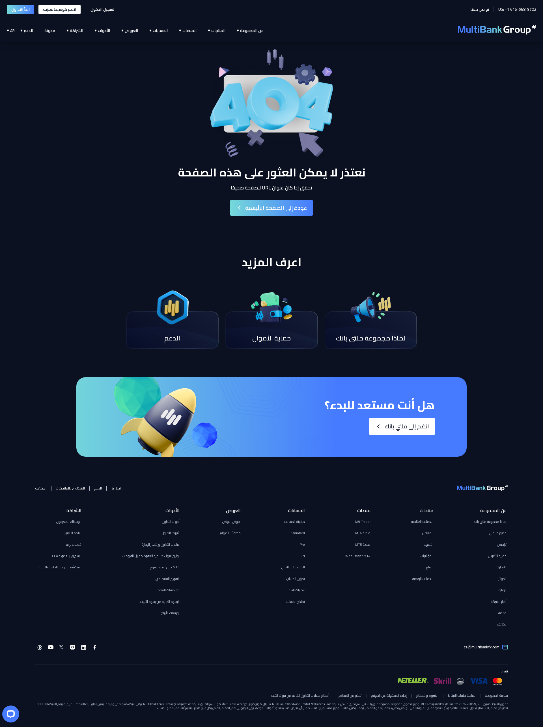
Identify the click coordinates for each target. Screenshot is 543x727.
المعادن (427, 533)
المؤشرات (427, 556)
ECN (302, 556)
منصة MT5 (362, 544)
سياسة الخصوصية (496, 696)
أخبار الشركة (499, 601)
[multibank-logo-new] (497, 30)
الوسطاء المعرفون (68, 521)
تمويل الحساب (295, 578)
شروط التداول (171, 533)
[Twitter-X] (61, 647)
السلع (429, 567)
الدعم (98, 488)
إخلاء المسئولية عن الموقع (389, 696)
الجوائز (503, 578)
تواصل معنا (480, 9)
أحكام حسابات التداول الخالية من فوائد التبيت (300, 696)
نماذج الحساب (295, 601)
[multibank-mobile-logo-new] (482, 488)
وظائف (502, 624)
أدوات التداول (171, 521)
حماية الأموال (497, 556)
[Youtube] (50, 647)
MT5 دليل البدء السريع (165, 567)
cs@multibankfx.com (481, 647)
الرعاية (503, 590)
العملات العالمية (422, 521)
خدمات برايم (73, 544)
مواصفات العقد (169, 590)
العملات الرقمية (422, 578)
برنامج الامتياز (72, 533)
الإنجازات (501, 567)
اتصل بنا (116, 488)
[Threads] (39, 647)
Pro (302, 544)
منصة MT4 (362, 533)
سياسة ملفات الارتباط (461, 696)
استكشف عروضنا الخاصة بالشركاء (58, 567)
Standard (298, 533)
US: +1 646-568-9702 (517, 9)
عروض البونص (231, 521)
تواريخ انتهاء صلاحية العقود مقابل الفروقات (151, 556)
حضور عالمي (498, 533)
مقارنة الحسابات (294, 521)
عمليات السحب (295, 590)
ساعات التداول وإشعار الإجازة (161, 544)
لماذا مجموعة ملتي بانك (490, 521)
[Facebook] (94, 647)
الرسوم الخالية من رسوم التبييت (160, 601)
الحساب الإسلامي (293, 567)
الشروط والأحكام (427, 696)
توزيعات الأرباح (170, 613)
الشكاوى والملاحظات (70, 488)
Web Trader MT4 (357, 556)
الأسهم (428, 544)
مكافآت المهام (230, 533)
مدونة (502, 613)
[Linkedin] (83, 647)
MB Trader (362, 521)
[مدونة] (44, 30)
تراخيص (502, 544)
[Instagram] (72, 647)
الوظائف (40, 488)
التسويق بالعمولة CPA (66, 556)
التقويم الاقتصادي (168, 578)
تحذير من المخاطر (350, 696)
